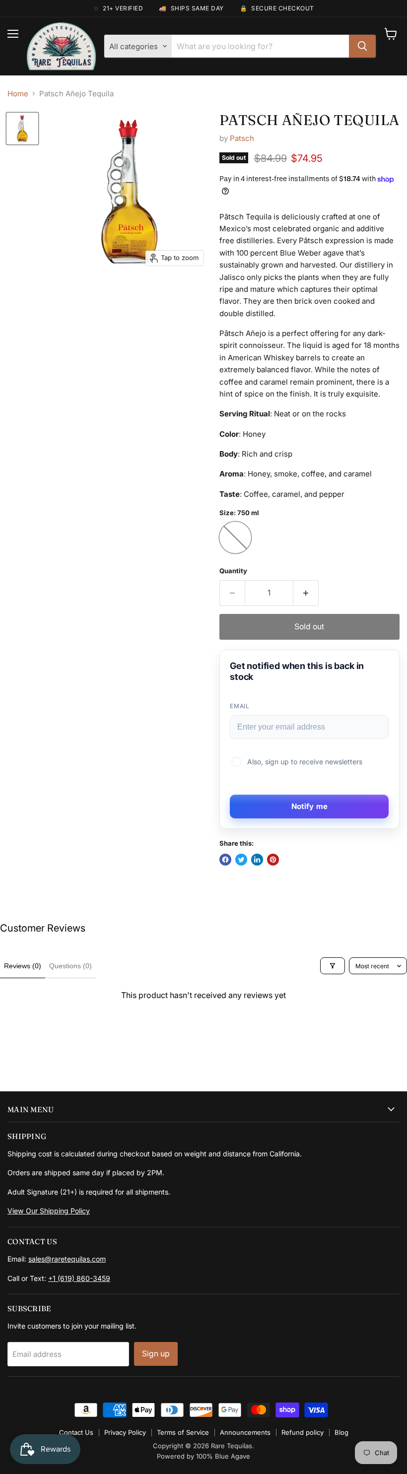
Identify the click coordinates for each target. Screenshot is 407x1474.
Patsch (242, 138)
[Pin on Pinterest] (273, 860)
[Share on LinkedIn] (257, 860)
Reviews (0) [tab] (22, 966)
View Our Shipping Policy (48, 1210)
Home (17, 93)
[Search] (362, 46)
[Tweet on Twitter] (241, 860)
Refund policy (302, 1432)
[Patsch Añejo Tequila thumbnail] (22, 128)
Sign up (156, 1353)
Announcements (245, 1432)
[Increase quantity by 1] (306, 593)
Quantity (233, 571)
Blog (341, 1432)
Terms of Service (183, 1432)
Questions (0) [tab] (70, 966)
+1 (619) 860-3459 (79, 1278)
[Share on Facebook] (225, 860)
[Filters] (332, 965)
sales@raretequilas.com (67, 1259)
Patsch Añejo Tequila (309, 120)
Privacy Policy (125, 1432)
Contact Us (76, 1432)
